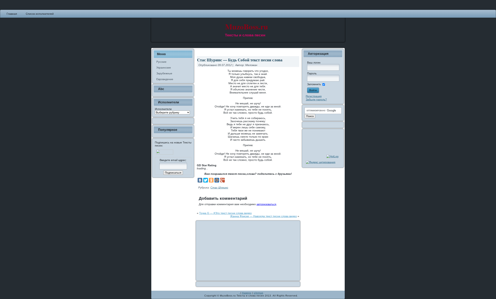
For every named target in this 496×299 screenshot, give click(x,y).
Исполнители (163, 109)
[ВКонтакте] (200, 180)
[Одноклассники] (211, 180)
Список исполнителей (40, 13)
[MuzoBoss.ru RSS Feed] (155, 295)
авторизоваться (266, 204)
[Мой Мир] (216, 180)
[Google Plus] (222, 180)
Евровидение (164, 79)
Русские (161, 61)
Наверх (246, 293)
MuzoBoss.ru (246, 26)
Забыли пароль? (316, 99)
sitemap (258, 293)
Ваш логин (313, 62)
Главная (12, 13)
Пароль (312, 73)
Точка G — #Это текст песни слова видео (225, 213)
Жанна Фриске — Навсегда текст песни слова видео (263, 216)
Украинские (163, 67)
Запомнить (314, 84)
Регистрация (314, 96)
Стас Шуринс (219, 187)
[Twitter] (205, 180)
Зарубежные (164, 73)
